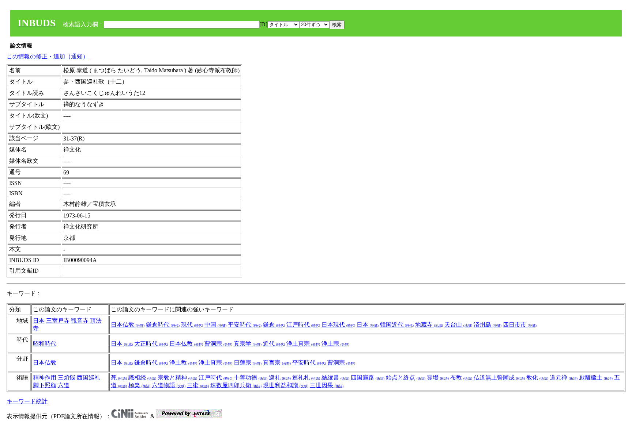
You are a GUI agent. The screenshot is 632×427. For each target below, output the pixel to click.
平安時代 (245, 325)
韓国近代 (397, 325)
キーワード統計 (27, 401)
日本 (39, 321)
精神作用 (44, 377)
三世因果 (326, 385)
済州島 (487, 325)
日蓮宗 (248, 362)
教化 (537, 377)
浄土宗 (335, 344)
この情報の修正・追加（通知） (48, 56)
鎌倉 (274, 325)
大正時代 (151, 344)
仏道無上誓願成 (499, 377)
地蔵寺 (429, 325)
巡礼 (280, 377)
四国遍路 (367, 377)
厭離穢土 (596, 377)
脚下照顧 (44, 385)
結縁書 (335, 377)
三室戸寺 (57, 321)
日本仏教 (127, 325)
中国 (215, 325)
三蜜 (198, 385)
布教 (461, 377)
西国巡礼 (88, 377)
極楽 (139, 385)
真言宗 (277, 362)
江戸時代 (303, 325)
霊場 (438, 377)
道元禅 (564, 377)
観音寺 (80, 321)
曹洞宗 (218, 344)
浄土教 (183, 362)
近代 (274, 344)
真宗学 (248, 344)
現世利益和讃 (285, 385)
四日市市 (520, 325)
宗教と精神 (177, 377)
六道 (63, 385)
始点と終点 (405, 377)
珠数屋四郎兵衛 (236, 385)
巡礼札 (306, 377)
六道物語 (168, 385)
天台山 (458, 325)
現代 (192, 325)
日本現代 (338, 325)
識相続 (142, 377)
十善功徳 (250, 377)
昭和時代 (44, 344)
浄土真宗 (303, 344)
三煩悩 (66, 377)
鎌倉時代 (163, 325)
